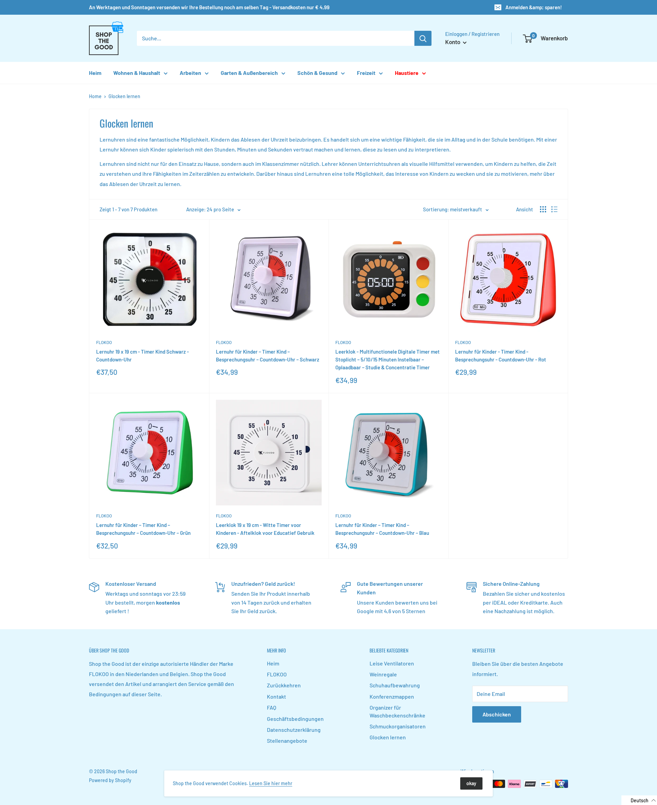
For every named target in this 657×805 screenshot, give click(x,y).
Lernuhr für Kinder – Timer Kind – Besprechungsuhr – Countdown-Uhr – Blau (382, 529)
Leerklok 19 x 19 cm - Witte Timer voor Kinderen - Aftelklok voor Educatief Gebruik (265, 529)
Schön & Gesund (317, 72)
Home (95, 96)
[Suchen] (422, 38)
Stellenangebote (287, 740)
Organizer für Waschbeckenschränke (397, 711)
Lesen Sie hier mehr (270, 783)
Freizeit (366, 72)
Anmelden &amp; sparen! (533, 7)
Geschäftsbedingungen (295, 718)
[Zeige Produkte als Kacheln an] (543, 209)
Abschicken (496, 714)
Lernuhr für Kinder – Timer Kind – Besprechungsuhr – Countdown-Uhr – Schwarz (267, 355)
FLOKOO (104, 342)
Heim (95, 72)
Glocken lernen (124, 96)
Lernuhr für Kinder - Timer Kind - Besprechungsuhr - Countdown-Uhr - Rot (500, 355)
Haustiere (406, 72)
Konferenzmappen (392, 696)
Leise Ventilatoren (392, 663)
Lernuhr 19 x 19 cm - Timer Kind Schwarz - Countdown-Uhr (142, 355)
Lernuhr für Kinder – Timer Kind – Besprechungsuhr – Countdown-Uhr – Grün (143, 529)
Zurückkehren (284, 685)
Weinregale (383, 674)
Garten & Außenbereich (249, 72)
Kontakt (276, 696)
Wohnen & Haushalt (136, 72)
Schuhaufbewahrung (395, 685)
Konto (453, 41)
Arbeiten (190, 72)
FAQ (271, 707)
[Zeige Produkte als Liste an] (554, 209)
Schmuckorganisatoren (398, 726)
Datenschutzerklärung (294, 729)
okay (471, 783)
